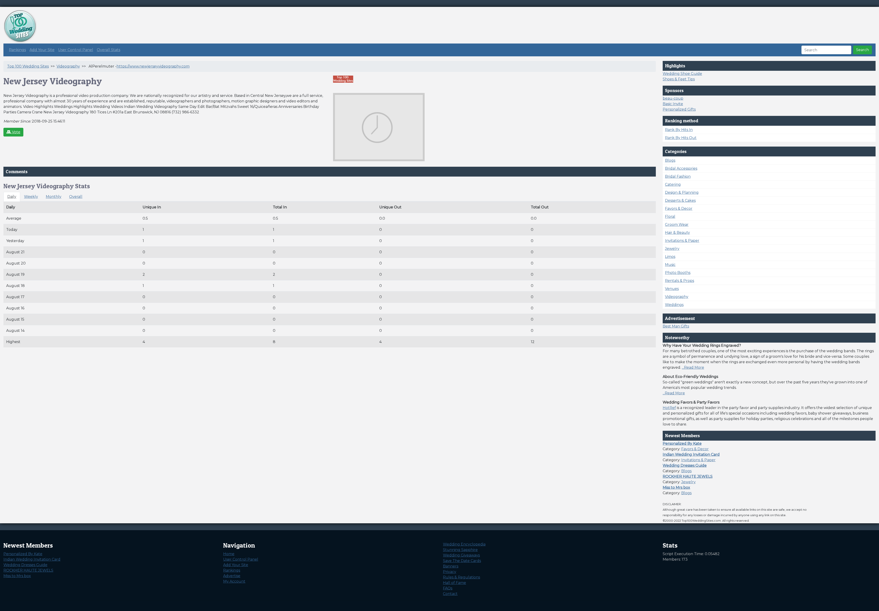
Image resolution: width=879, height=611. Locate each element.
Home (228, 554)
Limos (670, 256)
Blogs (670, 160)
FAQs (447, 588)
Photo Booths (677, 272)
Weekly (31, 196)
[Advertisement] (792, 19)
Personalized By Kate (22, 554)
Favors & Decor (678, 208)
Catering (673, 184)
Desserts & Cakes (680, 200)
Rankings (17, 50)
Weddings (674, 305)
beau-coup (673, 98)
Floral (670, 216)
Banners (450, 566)
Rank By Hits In (679, 130)
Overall (75, 196)
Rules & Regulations (461, 577)
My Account (234, 581)
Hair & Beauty (677, 232)
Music (670, 264)
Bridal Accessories (681, 168)
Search (862, 50)
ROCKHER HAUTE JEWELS (28, 570)
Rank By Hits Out (681, 138)
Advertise (231, 576)
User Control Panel (75, 50)
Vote (15, 132)
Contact (450, 594)
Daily (11, 196)
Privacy (449, 572)
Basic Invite (673, 104)
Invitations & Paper (682, 240)
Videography (68, 66)
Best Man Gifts (676, 326)
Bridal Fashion (678, 176)
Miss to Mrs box (17, 576)
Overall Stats (108, 50)
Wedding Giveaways (461, 555)
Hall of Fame (454, 583)
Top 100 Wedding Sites (28, 66)
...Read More (693, 367)
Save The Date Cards (462, 561)
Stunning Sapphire (460, 550)
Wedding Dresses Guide (25, 565)
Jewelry (672, 248)
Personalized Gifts (679, 109)
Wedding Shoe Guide (682, 73)
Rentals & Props (679, 280)
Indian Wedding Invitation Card (31, 559)
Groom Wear (677, 224)
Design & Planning (682, 192)
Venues (672, 288)
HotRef (669, 408)
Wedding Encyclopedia (464, 544)
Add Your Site (42, 50)
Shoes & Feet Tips (679, 79)
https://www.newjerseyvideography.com (153, 66)
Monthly (53, 196)
